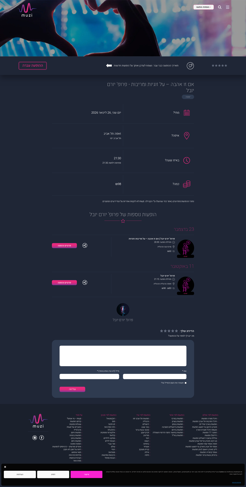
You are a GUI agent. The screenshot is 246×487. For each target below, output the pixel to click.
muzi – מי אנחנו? (74, 418)
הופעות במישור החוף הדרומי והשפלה (168, 432)
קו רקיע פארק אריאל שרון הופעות (203, 441)
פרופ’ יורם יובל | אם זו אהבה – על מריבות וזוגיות (152, 238)
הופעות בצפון (177, 424)
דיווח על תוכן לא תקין (72, 449)
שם (185, 371)
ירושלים (145, 424)
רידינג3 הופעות (211, 435)
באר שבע (145, 427)
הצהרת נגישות (75, 457)
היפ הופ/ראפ (109, 427)
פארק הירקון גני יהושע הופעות (204, 427)
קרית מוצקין (144, 449)
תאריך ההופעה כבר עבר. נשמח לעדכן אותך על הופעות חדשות (146, 65)
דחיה (53, 474)
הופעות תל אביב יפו (141, 418)
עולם (113, 446)
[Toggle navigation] (226, 7)
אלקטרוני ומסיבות (108, 432)
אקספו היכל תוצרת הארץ (206, 429)
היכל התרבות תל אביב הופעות (205, 421)
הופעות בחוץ (76, 438)
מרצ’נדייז (77, 429)
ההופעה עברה (32, 65)
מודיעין (146, 435)
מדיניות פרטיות (236, 482)
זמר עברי (111, 443)
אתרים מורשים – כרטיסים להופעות (66, 446)
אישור (86, 474)
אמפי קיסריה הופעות (208, 452)
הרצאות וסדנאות (108, 455)
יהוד (147, 438)
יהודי (113, 449)
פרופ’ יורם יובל (167, 276)
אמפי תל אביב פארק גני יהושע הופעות (201, 446)
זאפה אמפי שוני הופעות (207, 443)
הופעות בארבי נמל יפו (208, 424)
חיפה (147, 455)
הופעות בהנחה (75, 435)
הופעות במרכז (177, 418)
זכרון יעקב (145, 432)
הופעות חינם (76, 432)
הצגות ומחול (110, 457)
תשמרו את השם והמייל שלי (172, 382)
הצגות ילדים (110, 441)
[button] (5, 467)
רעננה (146, 441)
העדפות (20, 474)
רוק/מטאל (110, 418)
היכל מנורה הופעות (209, 418)
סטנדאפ (111, 452)
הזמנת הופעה (75, 443)
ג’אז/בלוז (111, 429)
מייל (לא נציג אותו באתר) (109, 371)
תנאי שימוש (76, 452)
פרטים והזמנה (64, 245)
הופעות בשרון (177, 421)
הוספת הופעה (203, 7)
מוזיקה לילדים (109, 438)
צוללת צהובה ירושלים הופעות (205, 438)
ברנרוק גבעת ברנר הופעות (206, 455)
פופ (113, 421)
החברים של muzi (74, 427)
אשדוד (146, 446)
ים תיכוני (111, 424)
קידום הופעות (75, 421)
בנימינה (146, 443)
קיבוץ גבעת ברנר (142, 429)
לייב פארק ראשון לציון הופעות (204, 449)
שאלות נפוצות (75, 424)
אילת (147, 452)
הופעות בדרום (177, 429)
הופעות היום (76, 441)
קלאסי (112, 435)
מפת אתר (77, 460)
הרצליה (146, 421)
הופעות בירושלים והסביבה (172, 427)
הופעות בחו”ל (177, 435)
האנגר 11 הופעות (210, 432)
